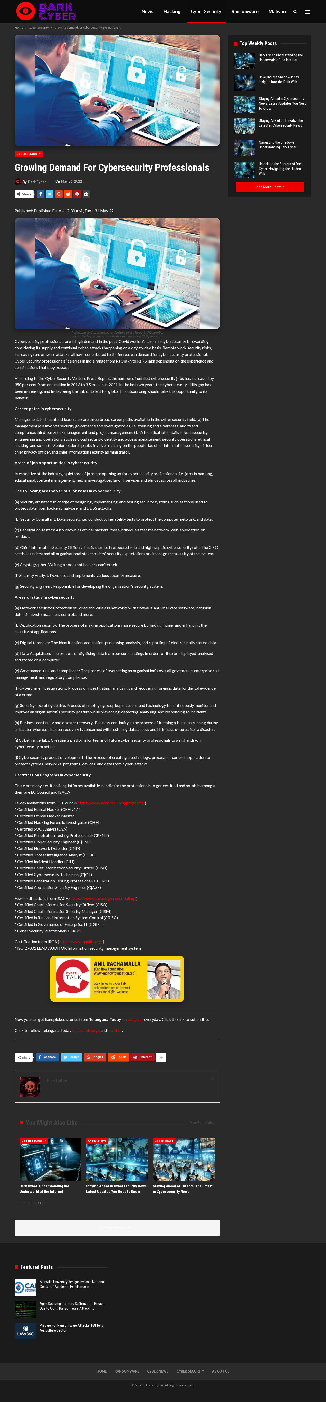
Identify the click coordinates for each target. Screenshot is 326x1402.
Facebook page (86, 1030)
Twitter (115, 1030)
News (147, 11)
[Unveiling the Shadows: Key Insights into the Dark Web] (244, 83)
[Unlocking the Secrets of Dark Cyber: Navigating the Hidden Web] (244, 170)
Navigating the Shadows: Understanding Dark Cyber (277, 144)
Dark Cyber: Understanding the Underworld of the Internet (281, 57)
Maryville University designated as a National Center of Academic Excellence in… (72, 1284)
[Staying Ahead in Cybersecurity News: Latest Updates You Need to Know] (117, 1159)
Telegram (135, 1019)
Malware (278, 11)
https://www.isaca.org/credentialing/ (103, 898)
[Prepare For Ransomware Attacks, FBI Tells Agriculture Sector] (25, 1331)
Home (102, 1371)
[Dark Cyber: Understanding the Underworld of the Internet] (51, 1159)
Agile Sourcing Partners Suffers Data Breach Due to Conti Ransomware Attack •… (72, 1306)
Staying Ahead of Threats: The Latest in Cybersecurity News (281, 123)
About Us (221, 1371)
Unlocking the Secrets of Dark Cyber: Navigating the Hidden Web (281, 169)
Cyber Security (206, 11)
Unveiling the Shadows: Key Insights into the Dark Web (279, 79)
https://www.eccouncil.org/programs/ (111, 802)
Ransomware (245, 11)
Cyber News (97, 1140)
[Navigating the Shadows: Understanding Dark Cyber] (244, 148)
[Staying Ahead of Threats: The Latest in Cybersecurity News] (184, 1159)
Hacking (172, 11)
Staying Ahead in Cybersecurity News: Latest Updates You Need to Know (282, 103)
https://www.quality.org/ (81, 941)
